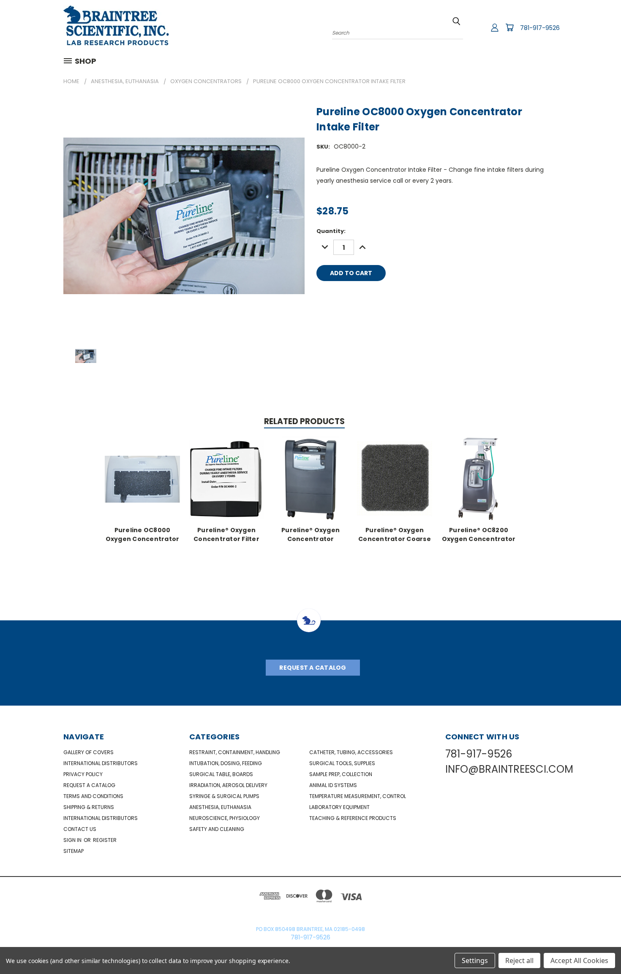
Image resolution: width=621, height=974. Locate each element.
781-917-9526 (540, 28)
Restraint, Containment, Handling (234, 752)
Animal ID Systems (333, 785)
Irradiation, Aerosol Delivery (228, 785)
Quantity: (331, 231)
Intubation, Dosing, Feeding (225, 763)
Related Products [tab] (304, 421)
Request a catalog (89, 785)
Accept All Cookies (579, 960)
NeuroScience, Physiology (224, 818)
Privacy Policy (83, 774)
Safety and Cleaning (216, 829)
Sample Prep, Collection (340, 774)
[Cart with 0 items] (509, 27)
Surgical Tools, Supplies (342, 763)
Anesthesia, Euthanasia (220, 807)
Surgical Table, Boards (221, 774)
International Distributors (100, 763)
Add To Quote (429, 273)
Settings (475, 960)
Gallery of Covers (88, 752)
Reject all (519, 960)
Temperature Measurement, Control (357, 796)
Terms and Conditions (93, 796)
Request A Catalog (312, 667)
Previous (598, 947)
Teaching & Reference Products (352, 818)
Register (105, 840)
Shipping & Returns (88, 807)
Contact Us (79, 829)
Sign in (73, 840)
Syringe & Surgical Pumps (224, 796)
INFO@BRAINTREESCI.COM (509, 769)
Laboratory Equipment (339, 807)
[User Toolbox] (494, 27)
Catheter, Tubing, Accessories (351, 752)
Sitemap (73, 851)
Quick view (142, 478)
